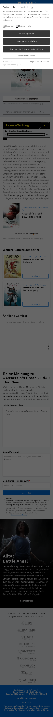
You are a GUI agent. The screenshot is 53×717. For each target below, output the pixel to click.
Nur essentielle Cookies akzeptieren (26, 49)
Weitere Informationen (26, 55)
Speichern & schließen (26, 41)
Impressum (34, 61)
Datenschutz (45, 61)
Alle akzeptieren (26, 33)
